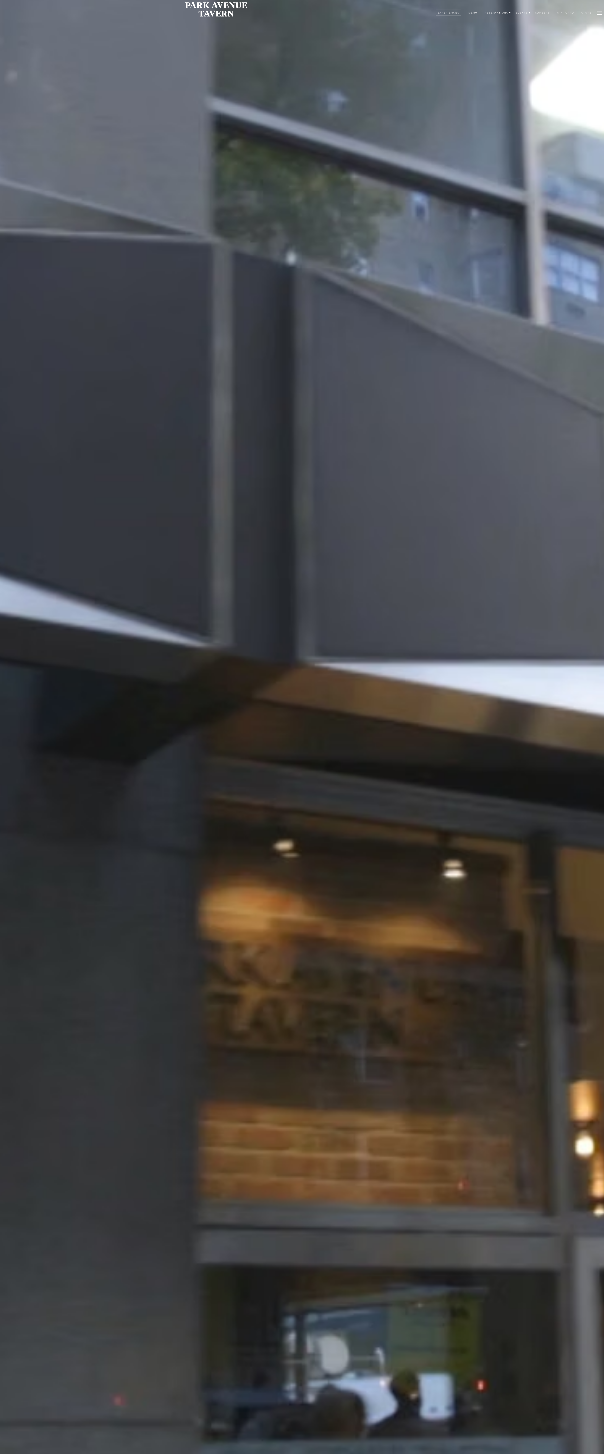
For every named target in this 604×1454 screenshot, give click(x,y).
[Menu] (599, 12)
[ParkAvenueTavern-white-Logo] (216, 9)
